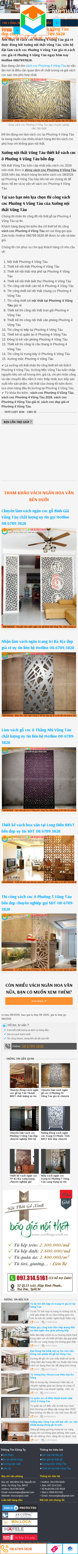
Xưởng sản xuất (15, 38)
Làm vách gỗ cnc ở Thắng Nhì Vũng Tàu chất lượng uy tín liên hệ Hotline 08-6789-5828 (38, 736)
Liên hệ (36, 38)
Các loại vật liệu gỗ (52, 1454)
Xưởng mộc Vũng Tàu (54, 1463)
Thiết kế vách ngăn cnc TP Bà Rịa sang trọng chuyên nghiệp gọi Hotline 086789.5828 (23, 1180)
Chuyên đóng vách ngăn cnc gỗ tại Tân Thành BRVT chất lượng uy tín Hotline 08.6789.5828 (24, 1094)
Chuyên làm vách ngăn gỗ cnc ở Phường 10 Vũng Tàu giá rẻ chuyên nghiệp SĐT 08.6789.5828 (55, 1096)
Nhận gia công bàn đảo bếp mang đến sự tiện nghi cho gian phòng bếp (52, 1329)
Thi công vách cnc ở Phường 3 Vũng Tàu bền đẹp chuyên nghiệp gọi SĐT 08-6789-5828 (38, 903)
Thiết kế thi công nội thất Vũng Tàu (33, 20)
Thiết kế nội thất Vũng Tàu (56, 1468)
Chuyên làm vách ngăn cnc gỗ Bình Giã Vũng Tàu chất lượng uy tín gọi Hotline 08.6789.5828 (35, 517)
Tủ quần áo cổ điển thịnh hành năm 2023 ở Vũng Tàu (51, 1399)
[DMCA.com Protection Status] (20, 1510)
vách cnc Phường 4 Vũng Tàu (46, 65)
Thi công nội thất (17, 23)
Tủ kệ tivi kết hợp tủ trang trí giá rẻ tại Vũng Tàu (52, 1305)
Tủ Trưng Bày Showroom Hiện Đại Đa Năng (52, 1376)
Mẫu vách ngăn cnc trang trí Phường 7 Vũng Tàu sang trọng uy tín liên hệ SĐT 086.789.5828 (55, 1181)
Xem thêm (37, 1001)
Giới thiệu (8, 1454)
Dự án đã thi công (12, 1459)
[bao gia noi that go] (40, 1293)
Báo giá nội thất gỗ (52, 1459)
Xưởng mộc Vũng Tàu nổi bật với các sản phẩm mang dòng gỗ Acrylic (53, 1423)
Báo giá (51, 38)
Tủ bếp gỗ (10, 30)
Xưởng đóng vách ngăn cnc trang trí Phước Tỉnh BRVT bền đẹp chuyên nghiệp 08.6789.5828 (55, 1137)
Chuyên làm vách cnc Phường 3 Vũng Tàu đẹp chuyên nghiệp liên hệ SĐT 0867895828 (24, 1137)
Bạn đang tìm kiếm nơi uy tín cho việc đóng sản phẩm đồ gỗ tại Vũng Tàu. (52, 1352)
